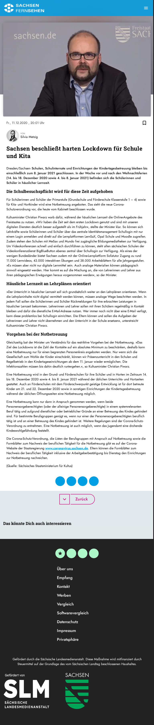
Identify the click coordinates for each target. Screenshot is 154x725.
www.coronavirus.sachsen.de (66, 448)
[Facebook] (71, 553)
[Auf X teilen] (71, 481)
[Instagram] (82, 553)
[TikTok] (94, 553)
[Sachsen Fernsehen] (24, 8)
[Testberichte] (60, 553)
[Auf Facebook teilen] (60, 481)
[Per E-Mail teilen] (94, 481)
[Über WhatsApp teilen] (82, 481)
